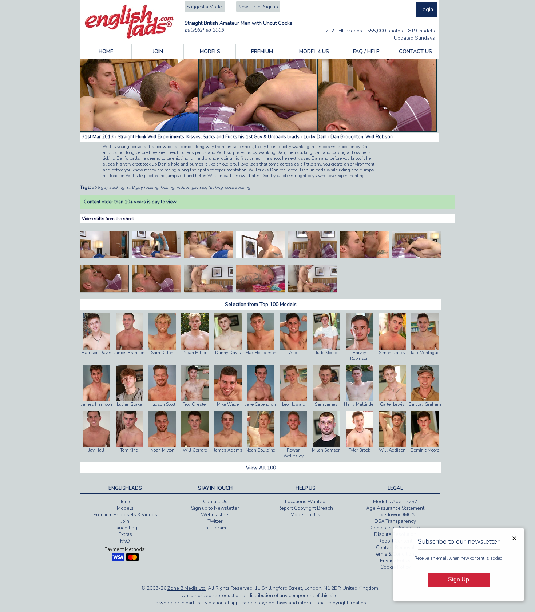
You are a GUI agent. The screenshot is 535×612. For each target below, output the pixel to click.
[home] (129, 37)
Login (426, 9)
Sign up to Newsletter (215, 508)
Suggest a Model (205, 7)
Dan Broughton (346, 137)
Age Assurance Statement (395, 508)
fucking (215, 187)
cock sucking (237, 187)
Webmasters (215, 515)
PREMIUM (262, 51)
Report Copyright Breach (305, 508)
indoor (183, 187)
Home (125, 501)
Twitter (215, 521)
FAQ (125, 541)
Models (125, 508)
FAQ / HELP (366, 51)
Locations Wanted (305, 501)
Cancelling (125, 528)
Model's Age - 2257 (395, 501)
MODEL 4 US (314, 51)
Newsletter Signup (258, 7)
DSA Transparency (395, 521)
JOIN (158, 51)
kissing (167, 187)
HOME (106, 51)
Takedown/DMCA (395, 515)
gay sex (198, 187)
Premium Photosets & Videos (125, 515)
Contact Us (215, 501)
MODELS (210, 51)
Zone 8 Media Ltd (186, 588)
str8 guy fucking (142, 187)
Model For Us (305, 515)
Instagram (215, 528)
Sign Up (458, 579)
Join (125, 521)
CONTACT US (415, 51)
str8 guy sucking (108, 187)
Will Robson (379, 137)
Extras (125, 534)
